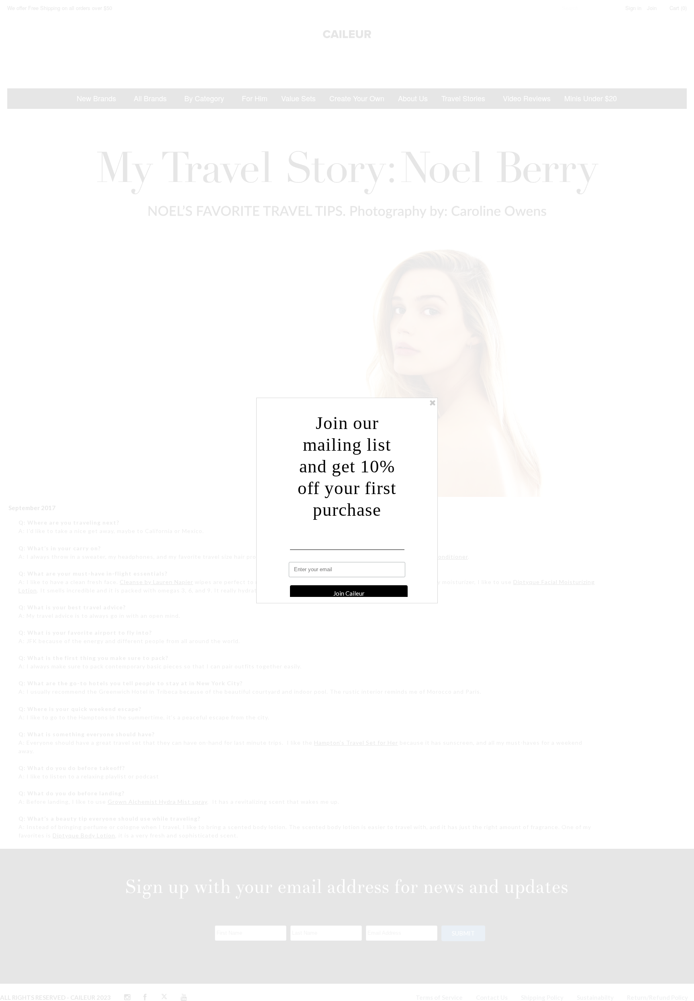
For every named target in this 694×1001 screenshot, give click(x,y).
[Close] (433, 403)
